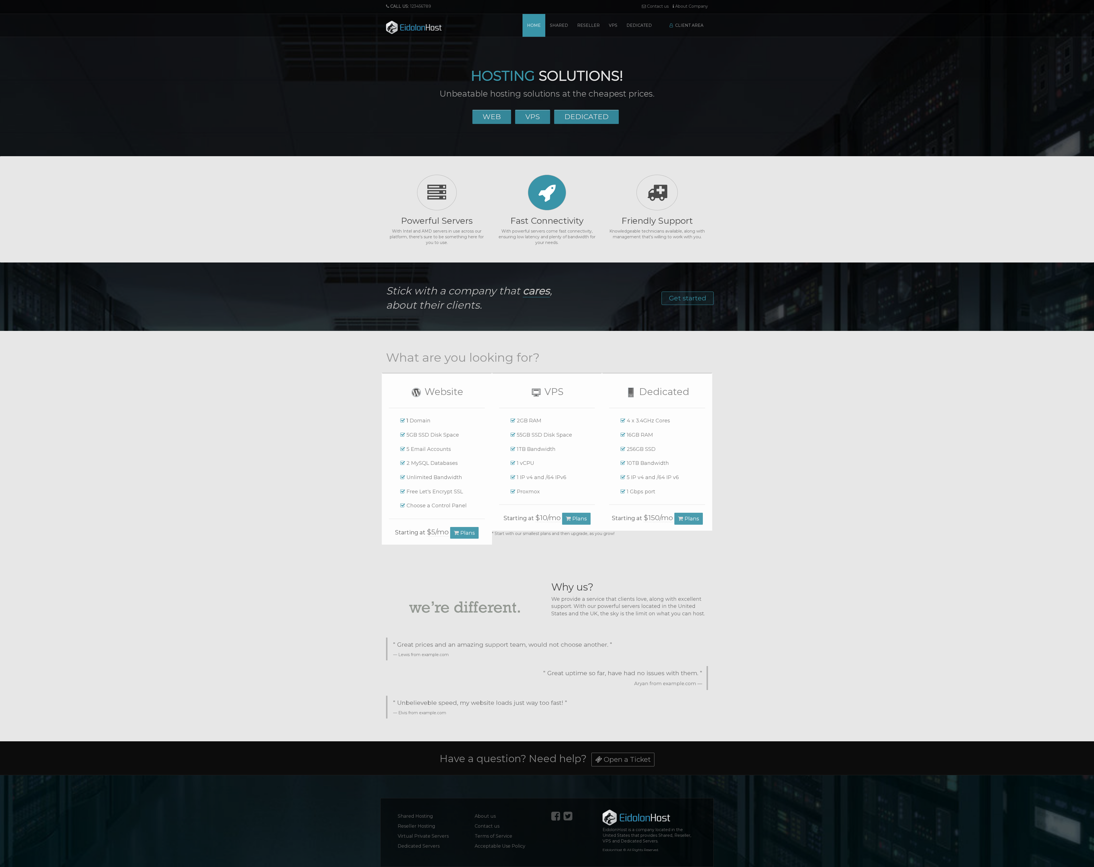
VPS (613, 25)
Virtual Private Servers (423, 836)
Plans (467, 533)
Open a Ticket (626, 759)
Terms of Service (493, 836)
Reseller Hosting (416, 826)
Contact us (657, 6)
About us (485, 816)
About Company (691, 6)
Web (492, 116)
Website (442, 391)
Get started (687, 298)
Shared (559, 25)
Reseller (588, 25)
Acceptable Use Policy (500, 846)
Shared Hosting (415, 816)
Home (534, 25)
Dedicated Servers (419, 846)
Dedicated (639, 25)
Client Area (688, 25)
